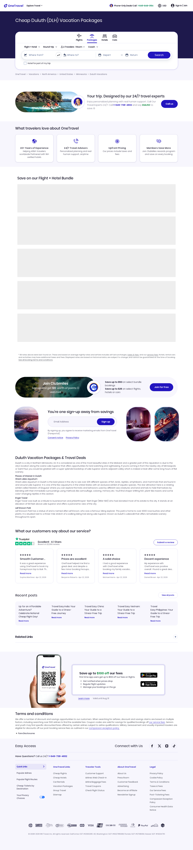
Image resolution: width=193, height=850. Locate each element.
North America (49, 74)
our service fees (157, 722)
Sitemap (57, 794)
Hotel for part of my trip (39, 63)
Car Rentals (59, 781)
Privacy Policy (72, 437)
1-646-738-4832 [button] (58, 756)
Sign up (105, 421)
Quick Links (22, 766)
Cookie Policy (156, 777)
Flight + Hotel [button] (30, 46)
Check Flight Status (95, 790)
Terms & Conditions (159, 781)
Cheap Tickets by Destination (25, 787)
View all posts (168, 595)
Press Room (123, 777)
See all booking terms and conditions (36, 360)
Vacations (34, 74)
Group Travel (59, 790)
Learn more (55, 391)
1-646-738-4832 (122, 105)
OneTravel (20, 74)
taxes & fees (133, 355)
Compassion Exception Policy (161, 800)
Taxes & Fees (156, 786)
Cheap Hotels (60, 777)
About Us (122, 773)
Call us (169, 103)
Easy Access (25, 746)
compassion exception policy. (104, 728)
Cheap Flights (60, 773)
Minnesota (81, 74)
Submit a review (165, 542)
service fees (152, 355)
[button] (131, 5)
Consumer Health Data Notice (161, 808)
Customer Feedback (128, 781)
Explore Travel (33, 5)
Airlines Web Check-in (96, 777)
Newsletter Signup (126, 794)
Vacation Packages (63, 786)
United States (66, 74)
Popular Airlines (24, 773)
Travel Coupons (93, 786)
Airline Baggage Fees (95, 781)
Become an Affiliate (127, 790)
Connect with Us (129, 746)
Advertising (123, 786)
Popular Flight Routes (27, 779)
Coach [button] (91, 46)
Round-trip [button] (48, 46)
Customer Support (94, 773)
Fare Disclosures (26, 733)
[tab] (79, 37)
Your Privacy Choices (23, 797)
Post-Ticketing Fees (159, 794)
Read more (24, 621)
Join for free (161, 387)
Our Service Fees (158, 790)
